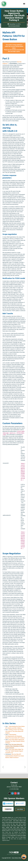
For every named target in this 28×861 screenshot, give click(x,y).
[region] (24, 767)
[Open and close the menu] (16, 3)
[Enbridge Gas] (8, 809)
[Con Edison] (8, 803)
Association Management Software (13, 854)
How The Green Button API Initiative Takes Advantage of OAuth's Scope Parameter (14, 746)
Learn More (20, 809)
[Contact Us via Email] (18, 793)
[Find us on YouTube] (15, 793)
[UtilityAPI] (20, 803)
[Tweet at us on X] (9, 793)
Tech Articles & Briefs (14, 26)
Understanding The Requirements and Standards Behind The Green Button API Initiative (14, 736)
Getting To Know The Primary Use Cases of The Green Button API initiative (14, 731)
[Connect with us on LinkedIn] (12, 793)
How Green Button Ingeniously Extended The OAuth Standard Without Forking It (14, 741)
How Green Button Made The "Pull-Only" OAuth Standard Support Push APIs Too (14, 751)
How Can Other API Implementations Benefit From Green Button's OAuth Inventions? (14, 756)
